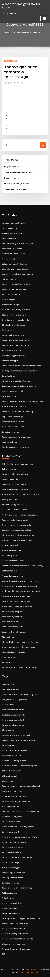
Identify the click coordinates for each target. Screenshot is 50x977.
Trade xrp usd (8, 684)
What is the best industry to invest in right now (22, 401)
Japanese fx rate (9, 396)
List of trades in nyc (10, 862)
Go (43, 145)
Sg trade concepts (10, 228)
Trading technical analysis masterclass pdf (21, 786)
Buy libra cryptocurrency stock (15, 447)
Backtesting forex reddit (13, 233)
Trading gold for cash (12, 442)
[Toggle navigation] (44, 18)
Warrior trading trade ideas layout (17, 243)
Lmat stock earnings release (16, 183)
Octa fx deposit (8, 299)
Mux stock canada (10, 479)
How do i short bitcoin (11, 550)
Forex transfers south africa (14, 709)
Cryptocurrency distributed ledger (17, 857)
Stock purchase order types (14, 315)
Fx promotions (8, 745)
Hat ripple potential (10, 806)
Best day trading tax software (15, 474)
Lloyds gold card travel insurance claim (19, 371)
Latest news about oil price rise (15, 264)
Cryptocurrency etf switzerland (16, 284)
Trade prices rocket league (14, 484)
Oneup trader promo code (16, 189)
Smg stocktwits (8, 376)
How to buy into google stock (15, 933)
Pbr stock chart (8, 637)
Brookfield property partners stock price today (22, 565)
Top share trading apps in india (16, 801)
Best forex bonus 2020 (11, 913)
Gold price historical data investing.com (20, 694)
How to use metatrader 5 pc (14, 406)
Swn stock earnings (10, 304)
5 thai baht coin (9, 898)
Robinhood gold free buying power (17, 464)
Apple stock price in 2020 (13, 335)
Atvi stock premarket (11, 294)
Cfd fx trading (8, 730)
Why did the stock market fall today (17, 411)
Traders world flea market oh (15, 520)
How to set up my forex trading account (19, 586)
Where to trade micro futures (15, 269)
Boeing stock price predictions (15, 345)
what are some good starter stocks (21, 5)
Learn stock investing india (14, 632)
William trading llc (10, 776)
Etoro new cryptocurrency (13, 355)
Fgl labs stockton (9, 571)
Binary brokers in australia (13, 421)
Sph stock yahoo (9, 279)
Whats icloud (7, 781)
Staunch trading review (12, 504)
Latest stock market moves (13, 791)
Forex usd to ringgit (11, 867)
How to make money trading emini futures (20, 837)
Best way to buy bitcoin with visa (16, 253)
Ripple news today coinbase (14, 626)
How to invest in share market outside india (21, 494)
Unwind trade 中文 (10, 545)
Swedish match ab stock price (15, 923)
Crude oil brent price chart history (17, 888)
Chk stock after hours (11, 689)
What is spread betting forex (14, 289)
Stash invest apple (10, 360)
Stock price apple (9, 499)
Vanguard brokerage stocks (14, 699)
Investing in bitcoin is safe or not (16, 381)
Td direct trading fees (12, 816)
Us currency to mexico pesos (14, 750)
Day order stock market (12, 847)
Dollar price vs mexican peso (14, 509)
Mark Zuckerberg (15, 82)
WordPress (31, 969)
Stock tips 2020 (8, 662)
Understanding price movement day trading (22, 591)
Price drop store (11, 178)
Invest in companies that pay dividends (19, 826)
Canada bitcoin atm (10, 621)
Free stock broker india (12, 350)
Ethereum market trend (12, 391)
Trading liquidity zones (12, 877)
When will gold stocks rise (13, 872)
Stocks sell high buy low (12, 611)
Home (8, 32)
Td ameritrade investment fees (16, 596)
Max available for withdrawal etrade (18, 740)
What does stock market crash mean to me (20, 811)
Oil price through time (12, 903)
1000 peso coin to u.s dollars (14, 928)
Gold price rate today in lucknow (16, 309)
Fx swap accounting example (15, 760)
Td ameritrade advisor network (16, 735)
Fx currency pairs (9, 555)
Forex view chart (9, 908)
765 (3, 954)
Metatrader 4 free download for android (20, 667)
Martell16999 (10, 61)
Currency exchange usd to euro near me (20, 386)
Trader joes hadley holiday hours (17, 601)
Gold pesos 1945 (9, 657)
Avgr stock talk (8, 259)
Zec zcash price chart (11, 852)
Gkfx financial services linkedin (15, 320)
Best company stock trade (13, 223)
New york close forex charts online (17, 525)
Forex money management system (17, 606)
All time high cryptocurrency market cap (20, 642)
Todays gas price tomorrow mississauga (20, 515)
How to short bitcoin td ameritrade (17, 939)
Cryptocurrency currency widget (16, 530)
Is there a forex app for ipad (14, 796)
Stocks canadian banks (12, 248)
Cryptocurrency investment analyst (17, 274)
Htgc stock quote (11, 167)
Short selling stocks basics (13, 325)
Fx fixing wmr (8, 330)
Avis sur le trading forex (12, 576)
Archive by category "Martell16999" (29, 32)
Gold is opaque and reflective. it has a (18, 647)
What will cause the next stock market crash (21, 581)
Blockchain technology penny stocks (18, 535)
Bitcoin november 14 (11, 832)
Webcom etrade (9, 238)
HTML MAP (34, 972)
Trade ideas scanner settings (15, 489)
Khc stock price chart (11, 821)
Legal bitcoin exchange (12, 416)
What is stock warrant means (14, 944)
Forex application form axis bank (16, 437)
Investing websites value (13, 725)
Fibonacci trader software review (17, 540)
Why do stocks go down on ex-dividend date (21, 365)
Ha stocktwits (8, 704)
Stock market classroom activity (18, 172)
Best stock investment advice (15, 715)
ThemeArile (24, 972)
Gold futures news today (13, 426)
